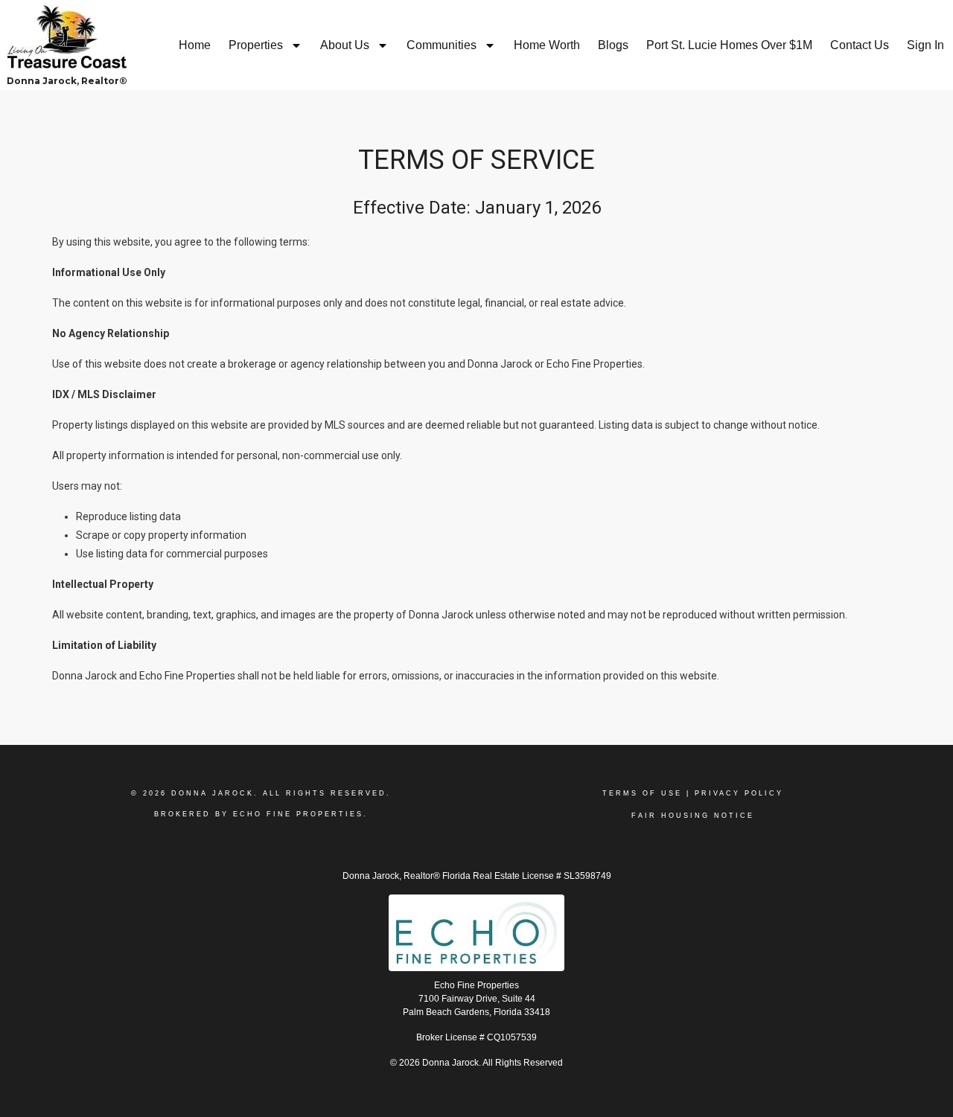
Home (195, 45)
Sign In (925, 45)
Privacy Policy (739, 793)
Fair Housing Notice (692, 815)
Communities (441, 45)
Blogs (613, 45)
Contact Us (859, 45)
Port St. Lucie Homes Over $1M (729, 45)
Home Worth (547, 45)
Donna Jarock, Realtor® (67, 80)
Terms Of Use (642, 793)
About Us (344, 45)
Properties (256, 45)
